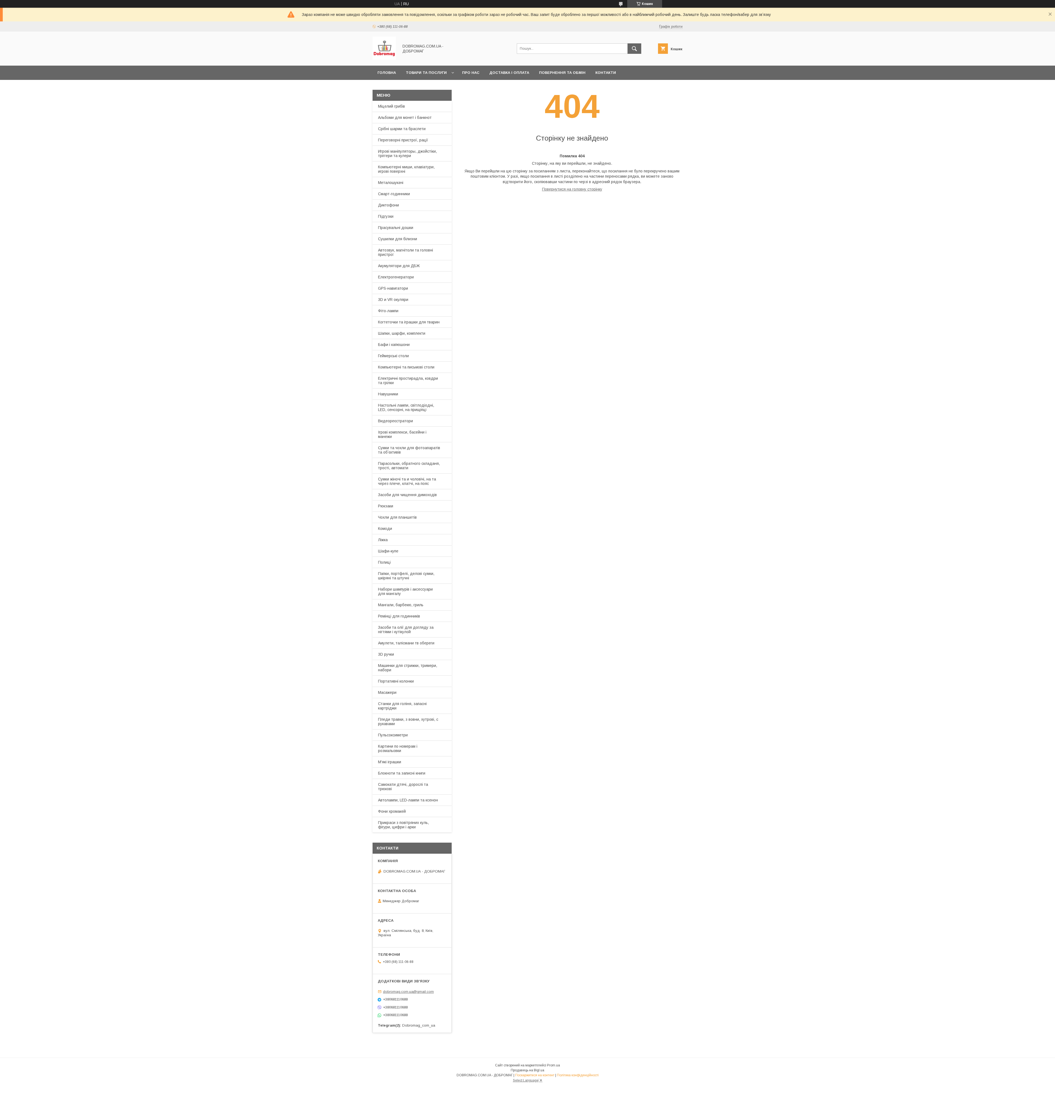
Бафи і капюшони (394, 344)
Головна (386, 73)
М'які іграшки (389, 762)
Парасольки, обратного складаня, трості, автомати (409, 465)
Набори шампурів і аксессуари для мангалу (405, 591)
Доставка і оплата (509, 73)
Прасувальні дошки (395, 227)
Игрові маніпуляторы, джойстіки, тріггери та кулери (407, 153)
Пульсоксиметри (393, 735)
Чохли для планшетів (397, 517)
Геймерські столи (393, 356)
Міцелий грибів (391, 106)
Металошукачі (390, 182)
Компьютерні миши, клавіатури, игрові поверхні (406, 169)
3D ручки (386, 654)
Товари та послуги (426, 73)
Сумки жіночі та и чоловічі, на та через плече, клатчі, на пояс (407, 481)
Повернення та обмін (562, 73)
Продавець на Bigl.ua (527, 1070)
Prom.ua (553, 1065)
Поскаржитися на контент (534, 1075)
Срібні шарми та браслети (402, 129)
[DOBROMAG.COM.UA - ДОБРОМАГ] (384, 58)
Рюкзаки (385, 506)
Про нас (470, 73)
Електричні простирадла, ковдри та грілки (408, 380)
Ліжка (383, 540)
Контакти (605, 73)
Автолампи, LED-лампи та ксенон (408, 800)
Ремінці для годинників (399, 616)
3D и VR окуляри (393, 299)
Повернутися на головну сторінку (572, 189)
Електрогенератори (396, 277)
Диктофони (388, 205)
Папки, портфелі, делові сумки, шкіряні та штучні (406, 575)
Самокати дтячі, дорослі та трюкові (403, 786)
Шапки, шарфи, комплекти (401, 333)
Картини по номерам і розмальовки (397, 748)
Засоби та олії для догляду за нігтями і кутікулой (406, 629)
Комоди (385, 528)
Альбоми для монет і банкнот (405, 117)
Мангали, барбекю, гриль (400, 605)
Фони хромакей (392, 811)
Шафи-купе (388, 551)
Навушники (388, 394)
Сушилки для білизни (397, 239)
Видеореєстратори (395, 421)
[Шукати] (634, 48)
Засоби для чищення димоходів (407, 495)
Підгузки (385, 216)
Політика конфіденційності (578, 1075)
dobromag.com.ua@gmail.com (408, 992)
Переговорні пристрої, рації (403, 140)
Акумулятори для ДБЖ (399, 266)
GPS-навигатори (393, 288)
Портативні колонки (396, 681)
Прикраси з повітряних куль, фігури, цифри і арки (403, 824)
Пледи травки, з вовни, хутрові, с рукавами (408, 721)
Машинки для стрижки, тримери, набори (407, 667)
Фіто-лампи (388, 311)
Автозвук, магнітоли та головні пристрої (405, 252)
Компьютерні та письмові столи (406, 367)
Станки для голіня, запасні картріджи (402, 706)
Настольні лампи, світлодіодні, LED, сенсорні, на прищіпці (406, 407)
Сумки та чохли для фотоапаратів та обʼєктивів (409, 450)
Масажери (387, 692)
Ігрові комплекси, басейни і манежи (402, 434)
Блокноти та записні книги (401, 773)
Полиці (384, 562)
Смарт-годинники (394, 194)
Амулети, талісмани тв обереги (406, 643)
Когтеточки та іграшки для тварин (409, 322)
